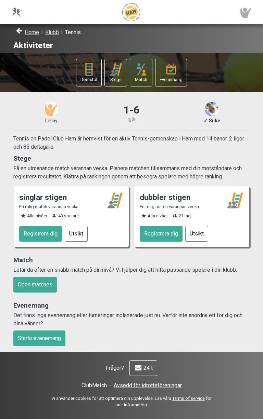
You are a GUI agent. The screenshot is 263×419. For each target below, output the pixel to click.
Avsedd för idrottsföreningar (148, 385)
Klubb (52, 32)
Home (32, 32)
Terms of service (188, 398)
